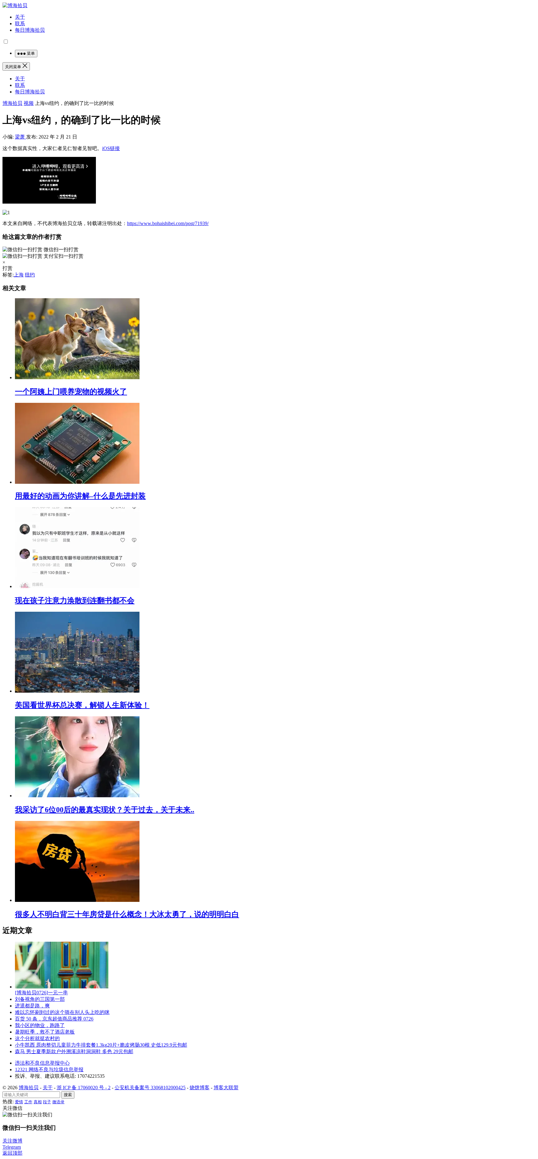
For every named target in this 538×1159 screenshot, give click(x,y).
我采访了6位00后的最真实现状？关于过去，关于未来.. (104, 810)
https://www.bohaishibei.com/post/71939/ (168, 223)
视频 (29, 103)
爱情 (19, 1102)
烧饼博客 (200, 1087)
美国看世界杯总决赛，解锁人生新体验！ (82, 705)
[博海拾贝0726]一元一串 (41, 992)
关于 (20, 17)
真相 (38, 1102)
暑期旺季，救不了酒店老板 (45, 1031)
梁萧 (20, 136)
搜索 (68, 1094)
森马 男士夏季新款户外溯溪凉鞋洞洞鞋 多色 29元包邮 (74, 1051)
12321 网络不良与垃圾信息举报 (49, 1069)
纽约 (30, 274)
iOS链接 (111, 148)
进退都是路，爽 (32, 1005)
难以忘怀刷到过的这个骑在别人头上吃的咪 (62, 1012)
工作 (28, 1102)
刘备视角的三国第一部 (40, 999)
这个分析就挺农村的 (37, 1038)
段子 (47, 1102)
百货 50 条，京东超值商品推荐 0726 (54, 1018)
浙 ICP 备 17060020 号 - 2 (84, 1087)
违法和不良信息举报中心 (42, 1063)
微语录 (58, 1102)
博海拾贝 (12, 103)
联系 (20, 23)
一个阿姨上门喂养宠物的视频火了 (71, 392)
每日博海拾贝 (30, 30)
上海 (19, 274)
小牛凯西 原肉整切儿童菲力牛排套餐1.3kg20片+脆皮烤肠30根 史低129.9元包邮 (101, 1045)
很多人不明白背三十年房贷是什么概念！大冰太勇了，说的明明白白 (127, 914)
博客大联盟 (226, 1087)
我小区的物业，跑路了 (40, 1025)
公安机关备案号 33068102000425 (150, 1087)
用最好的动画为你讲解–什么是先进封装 (80, 496)
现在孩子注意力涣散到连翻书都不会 (74, 600)
